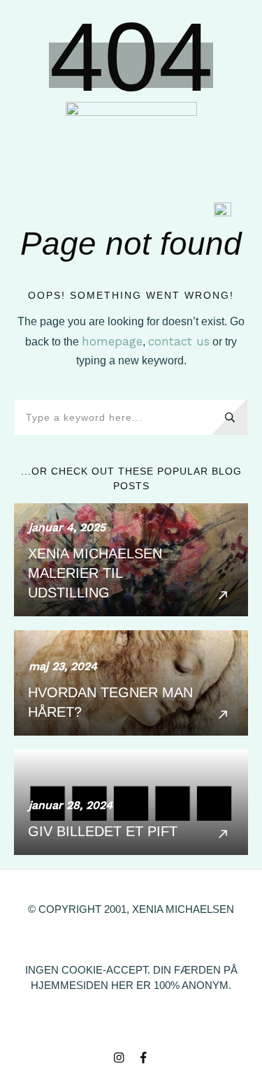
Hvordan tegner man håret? (131, 683)
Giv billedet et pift (131, 802)
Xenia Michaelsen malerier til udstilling (131, 559)
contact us (179, 341)
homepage (112, 341)
